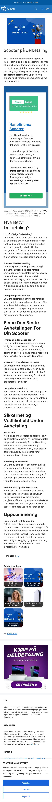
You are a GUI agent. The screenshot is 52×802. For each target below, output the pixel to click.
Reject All (26, 796)
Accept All (26, 783)
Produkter (12, 633)
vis (18, 556)
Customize (26, 790)
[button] (36, 9)
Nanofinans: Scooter (20, 126)
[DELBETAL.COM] (9, 9)
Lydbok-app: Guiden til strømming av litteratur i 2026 (24, 758)
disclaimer (35, 744)
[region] (26, 780)
